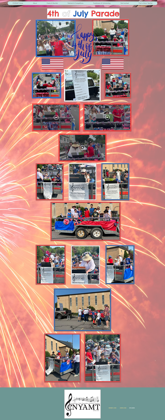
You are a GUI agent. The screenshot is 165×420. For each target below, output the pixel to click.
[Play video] (56, 117)
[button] (35, 3)
